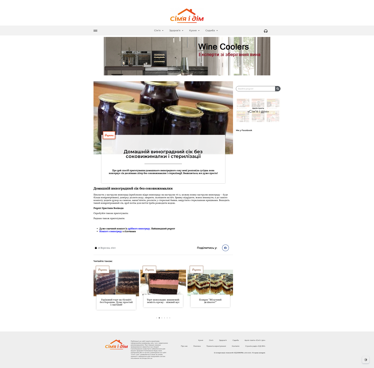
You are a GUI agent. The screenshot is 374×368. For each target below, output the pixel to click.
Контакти (235, 346)
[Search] (277, 88)
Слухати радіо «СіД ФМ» (255, 346)
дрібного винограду (139, 228)
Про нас (184, 346)
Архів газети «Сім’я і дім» (255, 340)
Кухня (193, 30)
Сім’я (157, 30)
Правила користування (216, 346)
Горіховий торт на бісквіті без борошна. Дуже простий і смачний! (116, 302)
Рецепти (109, 135)
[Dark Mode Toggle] (366, 360)
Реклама (197, 346)
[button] (225, 248)
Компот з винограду (110, 231)
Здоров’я (174, 30)
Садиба (210, 30)
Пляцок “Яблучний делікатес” (210, 301)
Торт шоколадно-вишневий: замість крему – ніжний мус (163, 301)
